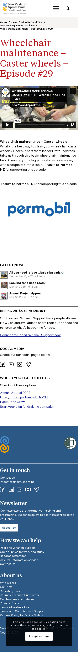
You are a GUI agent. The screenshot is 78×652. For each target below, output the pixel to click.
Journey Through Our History (19, 595)
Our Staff (6, 587)
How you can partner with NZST (24, 397)
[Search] (68, 8)
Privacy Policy (9, 603)
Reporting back (10, 591)
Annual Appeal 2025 (15, 393)
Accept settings (39, 636)
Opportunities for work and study (22, 552)
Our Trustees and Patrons (17, 599)
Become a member (13, 556)
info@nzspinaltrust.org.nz (17, 481)
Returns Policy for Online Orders (21, 615)
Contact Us (7, 564)
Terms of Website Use (14, 607)
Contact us (7, 477)
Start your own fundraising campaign (27, 407)
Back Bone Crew (12, 402)
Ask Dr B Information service (19, 560)
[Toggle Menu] (56, 8)
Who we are (8, 582)
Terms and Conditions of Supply (21, 611)
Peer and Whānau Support (17, 547)
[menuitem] (68, 8)
